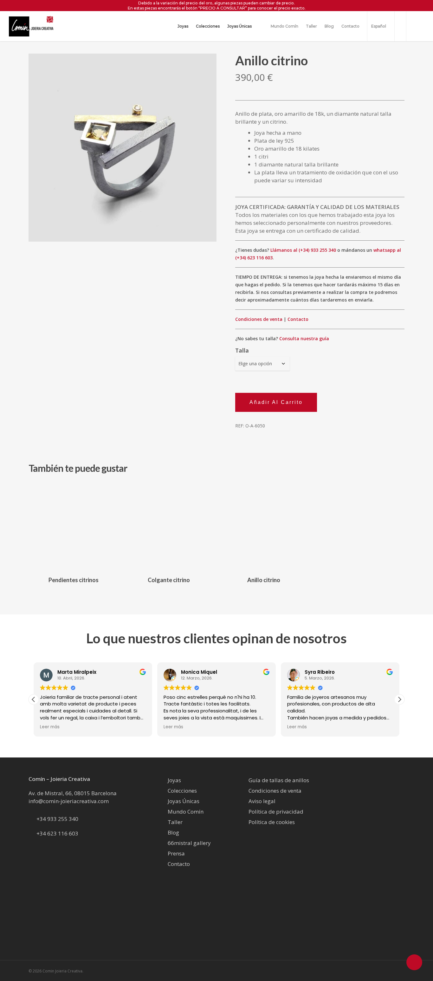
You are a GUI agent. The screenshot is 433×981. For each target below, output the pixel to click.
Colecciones (182, 790)
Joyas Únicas (183, 801)
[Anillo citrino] (264, 526)
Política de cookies (272, 822)
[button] (399, 699)
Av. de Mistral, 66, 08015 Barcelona (73, 793)
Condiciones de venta (258, 319)
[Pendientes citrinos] (74, 526)
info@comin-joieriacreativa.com (69, 801)
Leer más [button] (50, 727)
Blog (173, 832)
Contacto (298, 319)
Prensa (176, 853)
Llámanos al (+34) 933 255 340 (303, 250)
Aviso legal (262, 801)
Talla (242, 350)
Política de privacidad (276, 811)
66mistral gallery (189, 843)
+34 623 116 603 (57, 833)
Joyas (174, 780)
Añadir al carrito (276, 402)
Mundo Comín (186, 811)
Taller (175, 822)
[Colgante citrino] (169, 526)
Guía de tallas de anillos (279, 780)
